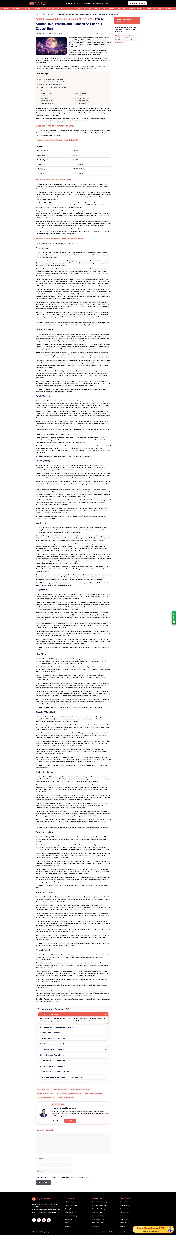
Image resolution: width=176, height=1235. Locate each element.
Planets (38, 8)
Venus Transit (124, 1223)
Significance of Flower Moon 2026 (50, 84)
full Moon (88, 50)
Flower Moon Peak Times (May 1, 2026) (52, 82)
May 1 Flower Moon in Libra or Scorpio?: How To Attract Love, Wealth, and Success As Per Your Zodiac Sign (125, 39)
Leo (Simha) (44, 96)
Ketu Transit (124, 1219)
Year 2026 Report (98, 1223)
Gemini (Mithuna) (46, 93)
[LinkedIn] (49, 1220)
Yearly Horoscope (70, 1212)
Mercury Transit (125, 1212)
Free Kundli (151, 8)
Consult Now (70, 1121)
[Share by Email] (105, 33)
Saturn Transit (124, 1202)
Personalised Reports (99, 1216)
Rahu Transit (124, 1216)
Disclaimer (112, 1232)
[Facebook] (34, 1220)
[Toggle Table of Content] (107, 74)
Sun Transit (124, 1226)
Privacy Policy (101, 1232)
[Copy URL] (109, 33)
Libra (75, 195)
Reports (112, 8)
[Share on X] (93, 33)
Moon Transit (51, 14)
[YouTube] (44, 1220)
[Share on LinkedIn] (97, 33)
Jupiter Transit (125, 1205)
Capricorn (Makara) (83, 100)
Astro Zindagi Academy (137, 3)
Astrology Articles (84, 8)
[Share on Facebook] (89, 33)
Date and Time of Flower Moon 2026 (51, 79)
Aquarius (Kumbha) (47, 103)
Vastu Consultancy (98, 1209)
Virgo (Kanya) (81, 96)
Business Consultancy (99, 1205)
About (160, 8)
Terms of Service (123, 1232)
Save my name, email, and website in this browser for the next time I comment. (64, 1177)
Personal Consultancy (99, 1202)
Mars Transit (124, 1209)
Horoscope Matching (136, 8)
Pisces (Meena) (81, 103)
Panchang (121, 8)
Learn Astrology (100, 8)
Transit (43, 14)
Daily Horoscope (70, 1202)
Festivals (60, 8)
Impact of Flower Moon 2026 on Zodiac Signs (54, 87)
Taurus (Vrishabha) (82, 91)
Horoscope (15, 8)
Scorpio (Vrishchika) (83, 98)
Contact (169, 8)
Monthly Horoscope (71, 1209)
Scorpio (101, 192)
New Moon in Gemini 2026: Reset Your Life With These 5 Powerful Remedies (125, 29)
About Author (57, 1121)
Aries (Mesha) (45, 91)
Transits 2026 (49, 8)
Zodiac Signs (27, 8)
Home (6, 8)
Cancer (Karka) (81, 93)
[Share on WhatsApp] (101, 33)
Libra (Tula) (44, 98)
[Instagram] (39, 1220)
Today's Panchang (71, 1216)
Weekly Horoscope (71, 1205)
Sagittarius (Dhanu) (47, 100)
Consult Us (71, 8)
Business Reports (98, 1219)
